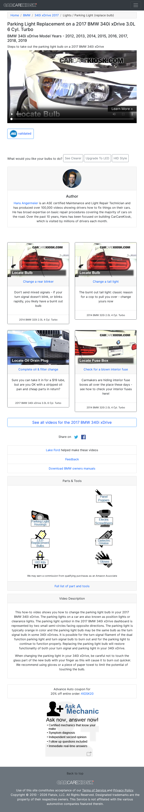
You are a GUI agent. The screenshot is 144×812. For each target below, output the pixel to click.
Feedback (72, 459)
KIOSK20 (87, 693)
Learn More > (122, 109)
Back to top (75, 773)
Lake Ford (53, 450)
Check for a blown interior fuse (106, 369)
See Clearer (73, 158)
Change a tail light (106, 281)
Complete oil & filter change (38, 369)
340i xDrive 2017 (46, 15)
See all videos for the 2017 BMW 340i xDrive (72, 422)
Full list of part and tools (72, 586)
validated (24, 133)
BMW (26, 15)
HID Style (120, 158)
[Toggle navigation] (135, 5)
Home (14, 15)
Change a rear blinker (38, 281)
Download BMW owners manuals (72, 468)
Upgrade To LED (97, 158)
